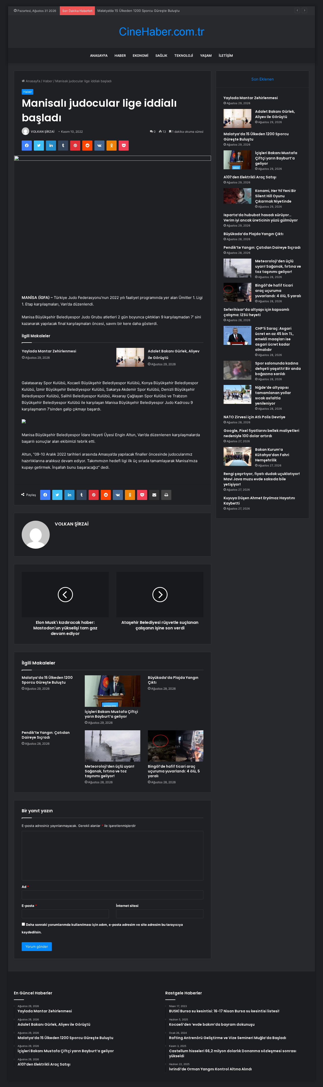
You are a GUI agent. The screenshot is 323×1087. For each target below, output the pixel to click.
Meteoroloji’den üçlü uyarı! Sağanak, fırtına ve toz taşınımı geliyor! (109, 771)
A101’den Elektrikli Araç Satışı (250, 177)
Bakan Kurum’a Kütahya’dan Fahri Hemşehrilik (272, 455)
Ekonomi (140, 55)
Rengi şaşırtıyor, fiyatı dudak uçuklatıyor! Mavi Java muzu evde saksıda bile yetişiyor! (262, 479)
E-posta (29, 906)
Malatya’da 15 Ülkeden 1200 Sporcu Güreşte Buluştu (138, 11)
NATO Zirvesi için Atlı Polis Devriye (254, 417)
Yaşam (206, 55)
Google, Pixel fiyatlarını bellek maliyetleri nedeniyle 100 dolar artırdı (261, 433)
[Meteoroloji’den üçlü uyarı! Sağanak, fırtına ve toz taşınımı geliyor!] (112, 746)
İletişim (226, 55)
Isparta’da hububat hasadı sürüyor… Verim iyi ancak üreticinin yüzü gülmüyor (261, 217)
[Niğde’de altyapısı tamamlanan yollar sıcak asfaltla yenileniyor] (237, 394)
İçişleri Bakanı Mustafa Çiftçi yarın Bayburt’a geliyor (111, 714)
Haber (120, 55)
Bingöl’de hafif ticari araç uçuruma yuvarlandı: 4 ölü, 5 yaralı (174, 771)
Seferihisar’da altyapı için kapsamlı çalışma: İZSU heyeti (256, 312)
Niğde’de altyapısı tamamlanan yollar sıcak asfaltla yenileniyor (273, 395)
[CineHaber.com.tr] (161, 31)
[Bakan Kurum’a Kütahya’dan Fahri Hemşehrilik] (237, 456)
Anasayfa (98, 55)
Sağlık (161, 55)
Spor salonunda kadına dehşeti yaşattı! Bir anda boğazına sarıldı (278, 368)
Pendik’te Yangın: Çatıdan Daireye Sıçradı (46, 735)
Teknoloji (183, 55)
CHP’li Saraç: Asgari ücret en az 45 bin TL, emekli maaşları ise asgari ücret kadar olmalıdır (274, 339)
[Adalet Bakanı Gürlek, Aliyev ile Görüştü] (130, 357)
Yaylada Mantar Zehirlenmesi (49, 351)
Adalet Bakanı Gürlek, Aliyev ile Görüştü (275, 114)
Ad (25, 887)
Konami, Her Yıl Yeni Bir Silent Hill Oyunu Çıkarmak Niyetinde (275, 196)
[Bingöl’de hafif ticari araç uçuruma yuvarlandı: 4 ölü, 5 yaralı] (175, 746)
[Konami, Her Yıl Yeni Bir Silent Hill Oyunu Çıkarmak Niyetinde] (237, 196)
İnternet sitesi (127, 906)
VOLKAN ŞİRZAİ (42, 131)
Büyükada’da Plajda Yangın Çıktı (173, 680)
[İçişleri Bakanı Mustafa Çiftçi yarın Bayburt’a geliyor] (112, 691)
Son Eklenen (262, 79)
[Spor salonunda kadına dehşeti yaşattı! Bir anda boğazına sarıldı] (237, 370)
